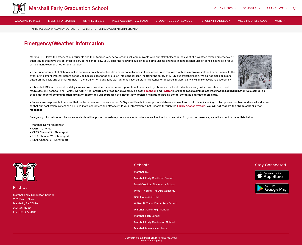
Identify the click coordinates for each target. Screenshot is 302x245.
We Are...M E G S (93, 20)
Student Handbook (216, 20)
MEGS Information (61, 20)
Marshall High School (147, 215)
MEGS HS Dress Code (252, 20)
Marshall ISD (142, 171)
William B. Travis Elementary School (155, 203)
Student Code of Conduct (174, 20)
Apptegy (157, 240)
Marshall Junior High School (151, 209)
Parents (87, 28)
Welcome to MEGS (28, 20)
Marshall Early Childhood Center (153, 178)
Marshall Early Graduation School (53, 28)
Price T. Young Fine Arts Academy (154, 190)
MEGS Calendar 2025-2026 (130, 20)
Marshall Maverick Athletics (150, 228)
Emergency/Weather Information (119, 28)
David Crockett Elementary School (154, 184)
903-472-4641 (27, 212)
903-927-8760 (22, 207)
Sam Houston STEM (146, 197)
